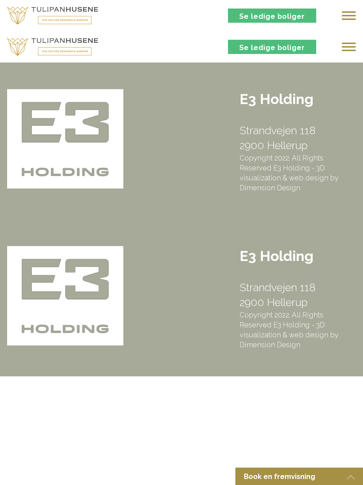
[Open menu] (349, 15)
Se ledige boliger (272, 16)
